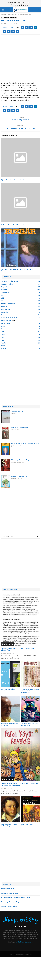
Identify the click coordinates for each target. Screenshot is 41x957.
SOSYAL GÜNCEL (6, 323)
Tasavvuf (3, 334)
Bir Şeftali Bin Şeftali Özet (19, 476)
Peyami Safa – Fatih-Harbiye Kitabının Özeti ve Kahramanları (30, 691)
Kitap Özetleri (26, 2)
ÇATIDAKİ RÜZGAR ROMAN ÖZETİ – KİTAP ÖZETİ (17, 270)
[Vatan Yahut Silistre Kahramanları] (30, 809)
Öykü (2, 315)
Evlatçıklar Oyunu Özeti (20, 120)
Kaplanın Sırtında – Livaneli (19, 427)
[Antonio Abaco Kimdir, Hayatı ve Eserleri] (10, 709)
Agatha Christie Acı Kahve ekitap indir (13, 180)
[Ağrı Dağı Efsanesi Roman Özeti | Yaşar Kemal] (5, 449)
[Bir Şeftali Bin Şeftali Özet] (5, 481)
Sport (3, 326)
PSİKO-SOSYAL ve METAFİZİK (9, 318)
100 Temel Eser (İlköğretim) (9, 281)
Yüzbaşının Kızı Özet (17, 411)
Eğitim (3, 298)
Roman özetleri (13, 17)
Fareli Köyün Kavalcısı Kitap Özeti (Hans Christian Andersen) (19, 784)
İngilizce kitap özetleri (8, 304)
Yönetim (3, 348)
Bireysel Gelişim (6, 287)
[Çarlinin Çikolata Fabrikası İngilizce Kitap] (30, 709)
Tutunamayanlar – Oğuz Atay (20, 460)
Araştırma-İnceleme (7, 284)
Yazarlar (19, 2)
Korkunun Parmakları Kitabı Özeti (12, 225)
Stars (2, 329)
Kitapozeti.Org (20, 920)
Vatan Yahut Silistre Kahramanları (27, 825)
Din (2, 295)
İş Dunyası (4, 306)
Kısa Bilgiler (4, 312)
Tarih (2, 332)
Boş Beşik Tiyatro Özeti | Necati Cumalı (8, 690)
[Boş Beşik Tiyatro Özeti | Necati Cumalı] (10, 674)
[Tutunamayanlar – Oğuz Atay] (5, 465)
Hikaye (3, 301)
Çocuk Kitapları (5, 292)
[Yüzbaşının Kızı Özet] (5, 416)
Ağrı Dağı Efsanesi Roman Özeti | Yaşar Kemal (25, 444)
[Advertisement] (20, 59)
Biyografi (4, 290)
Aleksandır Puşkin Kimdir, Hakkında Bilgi (9, 825)
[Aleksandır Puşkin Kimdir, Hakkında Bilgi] (10, 809)
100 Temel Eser (12, 2)
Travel (3, 340)
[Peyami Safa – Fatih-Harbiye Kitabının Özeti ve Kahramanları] (30, 674)
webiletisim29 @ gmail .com (24, 942)
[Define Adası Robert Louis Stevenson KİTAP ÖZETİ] (20, 619)
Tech (2, 337)
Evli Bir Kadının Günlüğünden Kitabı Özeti (20, 128)
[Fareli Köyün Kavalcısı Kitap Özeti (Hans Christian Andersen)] (20, 754)
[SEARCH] (38, 537)
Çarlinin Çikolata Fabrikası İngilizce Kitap (29, 724)
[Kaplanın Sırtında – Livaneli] (5, 433)
